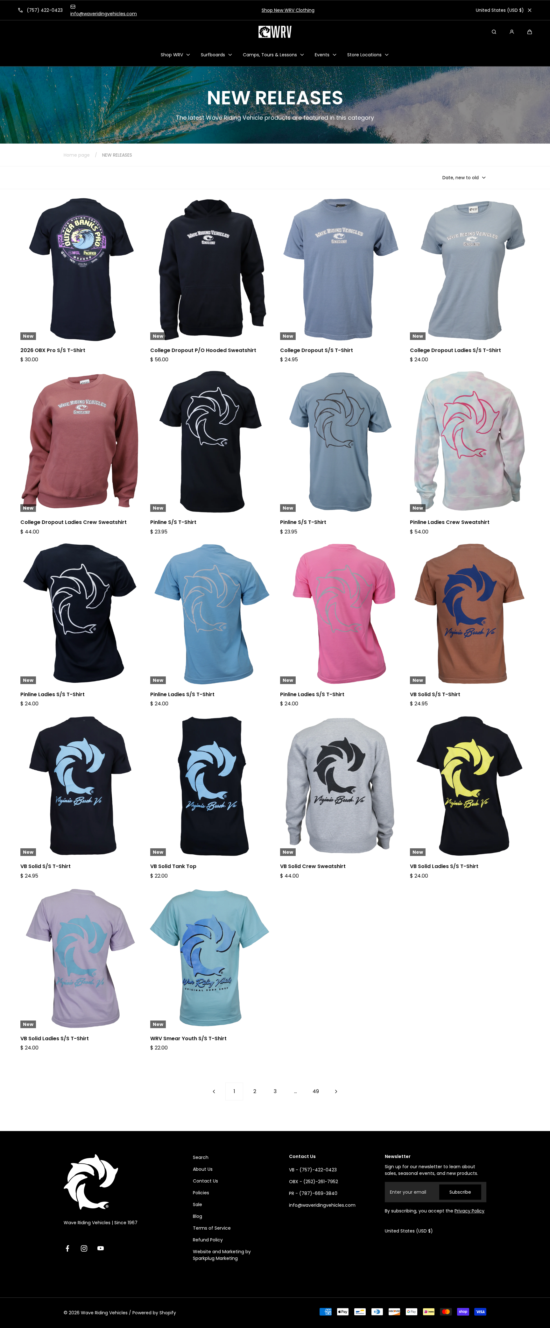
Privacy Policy (469, 1211)
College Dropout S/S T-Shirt (316, 350)
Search (200, 1157)
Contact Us (205, 1181)
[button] (529, 31)
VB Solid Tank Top (173, 866)
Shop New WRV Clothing (275, 10)
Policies (201, 1193)
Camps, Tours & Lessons (270, 55)
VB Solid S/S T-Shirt (435, 694)
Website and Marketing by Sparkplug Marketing (222, 1254)
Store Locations (364, 55)
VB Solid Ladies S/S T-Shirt (444, 866)
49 (316, 1091)
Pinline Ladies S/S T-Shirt (52, 694)
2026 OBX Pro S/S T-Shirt (52, 350)
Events (322, 55)
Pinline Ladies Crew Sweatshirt (450, 522)
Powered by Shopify (154, 1313)
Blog (197, 1216)
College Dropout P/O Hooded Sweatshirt (203, 350)
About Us (203, 1169)
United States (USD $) (500, 10)
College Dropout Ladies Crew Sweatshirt (73, 522)
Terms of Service (212, 1228)
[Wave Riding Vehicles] (275, 32)
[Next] (336, 1091)
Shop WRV (172, 55)
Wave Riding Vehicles (104, 1313)
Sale (197, 1204)
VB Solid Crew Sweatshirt (313, 866)
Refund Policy (208, 1240)
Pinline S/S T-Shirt (173, 522)
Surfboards (213, 55)
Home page (77, 155)
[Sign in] (511, 31)
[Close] (529, 10)
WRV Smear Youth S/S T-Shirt (188, 1039)
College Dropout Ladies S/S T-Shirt (455, 350)
